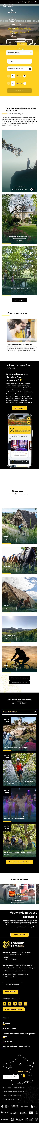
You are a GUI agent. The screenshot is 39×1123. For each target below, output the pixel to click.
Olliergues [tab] (32, 967)
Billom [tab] (9, 967)
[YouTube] (25, 1003)
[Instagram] (20, 1003)
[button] (12, 11)
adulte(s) (19, 76)
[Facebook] (4, 1003)
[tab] (17, 52)
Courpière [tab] (15, 967)
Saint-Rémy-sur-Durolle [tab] (19, 970)
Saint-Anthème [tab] (7, 970)
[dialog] (14, 1009)
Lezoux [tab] (26, 967)
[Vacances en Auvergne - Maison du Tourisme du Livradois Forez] (8, 5)
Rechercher (19, 90)
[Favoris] (18, 49)
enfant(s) (19, 83)
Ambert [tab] (5, 967)
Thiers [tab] (21, 967)
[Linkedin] (15, 1003)
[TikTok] (9, 1003)
